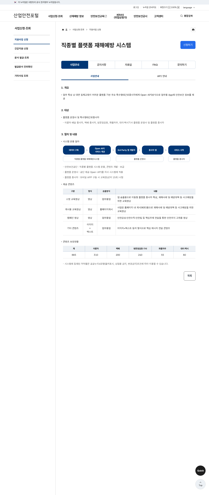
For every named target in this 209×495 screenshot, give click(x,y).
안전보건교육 (97, 16)
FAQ (155, 64)
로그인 (136, 7)
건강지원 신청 (21, 48)
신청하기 (188, 44)
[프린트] (193, 29)
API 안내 (162, 76)
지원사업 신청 (21, 41)
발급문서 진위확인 (23, 66)
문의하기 (182, 64)
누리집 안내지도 (149, 7)
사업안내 (95, 76)
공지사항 (101, 64)
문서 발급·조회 (22, 57)
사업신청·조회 (55, 18)
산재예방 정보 (76, 18)
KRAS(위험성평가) (120, 17)
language (188, 7)
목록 (189, 275)
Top (200, 485)
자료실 (128, 64)
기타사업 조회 (21, 75)
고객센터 (158, 18)
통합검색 (188, 15)
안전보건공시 (140, 16)
